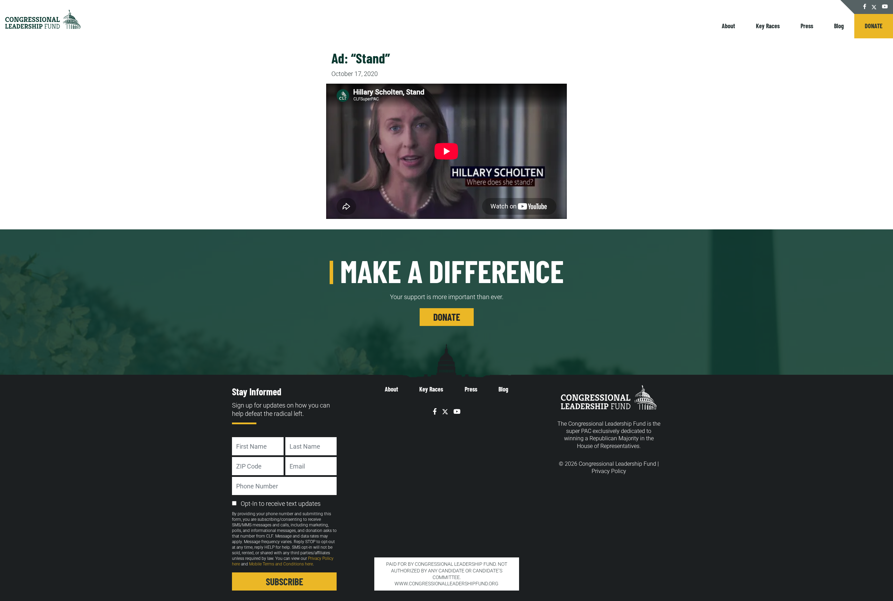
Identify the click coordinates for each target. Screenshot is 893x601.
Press (807, 26)
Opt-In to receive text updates (281, 503)
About (728, 26)
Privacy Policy (609, 471)
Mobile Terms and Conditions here (281, 564)
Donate (874, 26)
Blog (839, 26)
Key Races (768, 26)
